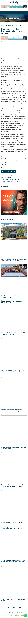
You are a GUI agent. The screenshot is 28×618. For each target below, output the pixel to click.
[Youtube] (20, 608)
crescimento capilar (19, 179)
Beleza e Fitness (13, 25)
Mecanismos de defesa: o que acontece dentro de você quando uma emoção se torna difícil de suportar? (13, 372)
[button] (14, 12)
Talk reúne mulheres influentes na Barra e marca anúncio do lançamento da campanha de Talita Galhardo (13, 561)
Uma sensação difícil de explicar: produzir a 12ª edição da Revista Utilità (13, 333)
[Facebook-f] (14, 608)
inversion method (15, 181)
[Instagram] (8, 608)
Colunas (20, 25)
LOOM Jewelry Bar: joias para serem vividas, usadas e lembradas (12, 523)
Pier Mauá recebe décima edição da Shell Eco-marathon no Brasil (12, 296)
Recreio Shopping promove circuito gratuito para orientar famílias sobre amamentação (13, 259)
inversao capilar (5, 181)
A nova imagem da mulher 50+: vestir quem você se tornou (13, 600)
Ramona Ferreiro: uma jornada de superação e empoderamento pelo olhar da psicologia (12, 485)
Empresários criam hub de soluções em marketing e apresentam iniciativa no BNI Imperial (13, 410)
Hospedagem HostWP (18, 615)
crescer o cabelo (8, 179)
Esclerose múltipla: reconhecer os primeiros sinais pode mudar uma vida (13, 447)
